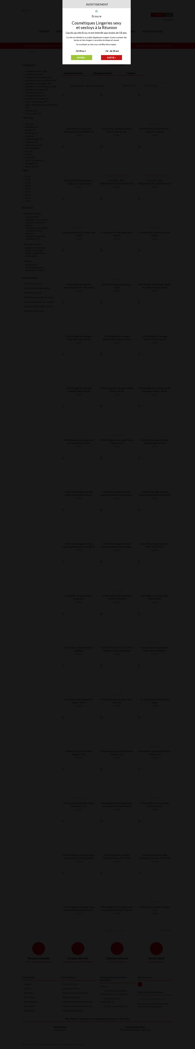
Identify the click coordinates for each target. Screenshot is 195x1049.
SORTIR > (111, 57)
